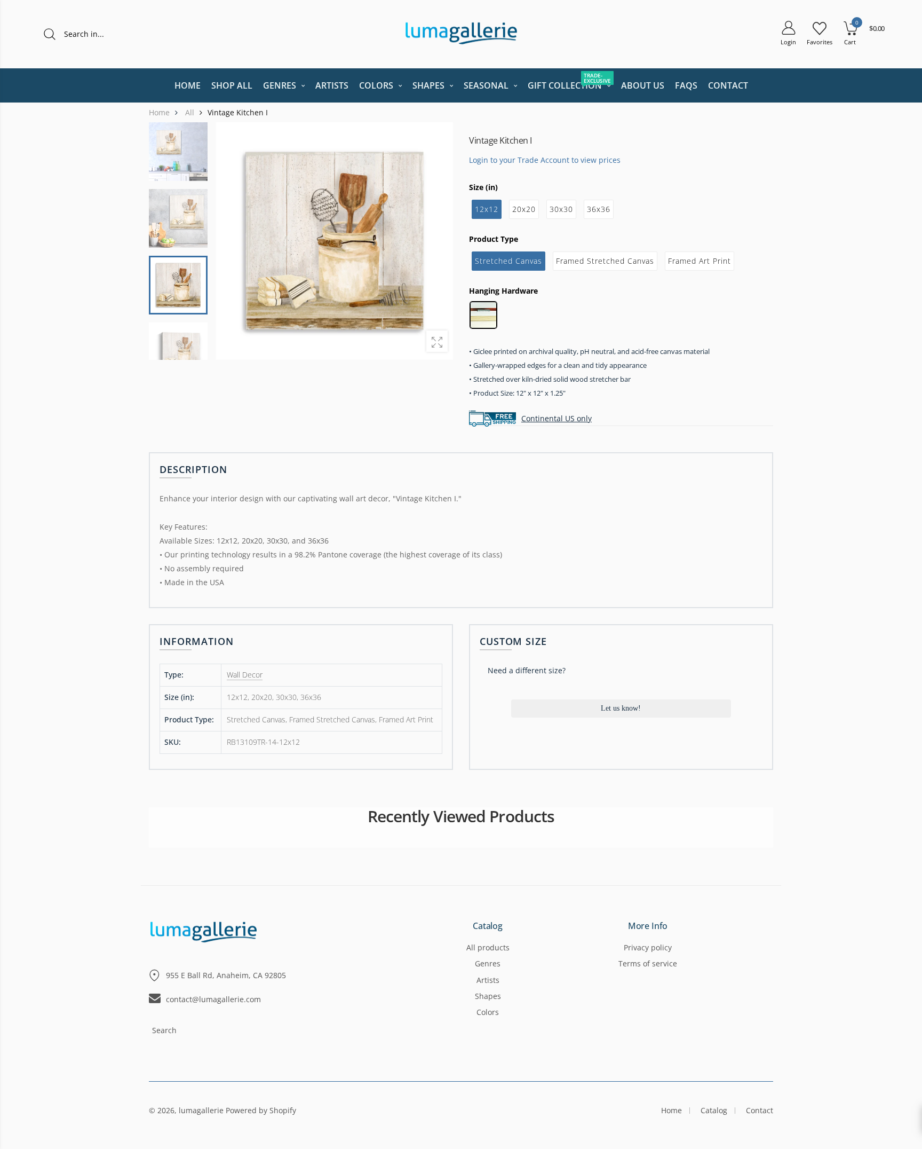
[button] (438, 241)
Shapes (488, 996)
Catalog (488, 926)
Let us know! (621, 708)
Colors (487, 1012)
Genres (487, 963)
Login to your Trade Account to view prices (545, 159)
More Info (648, 926)
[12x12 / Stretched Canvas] (178, 285)
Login (788, 42)
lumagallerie (201, 1110)
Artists (487, 980)
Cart (850, 42)
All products (488, 947)
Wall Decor (245, 675)
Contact (759, 1110)
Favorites (819, 42)
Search (164, 1030)
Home (671, 1110)
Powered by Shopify (261, 1110)
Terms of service (647, 963)
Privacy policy (648, 947)
